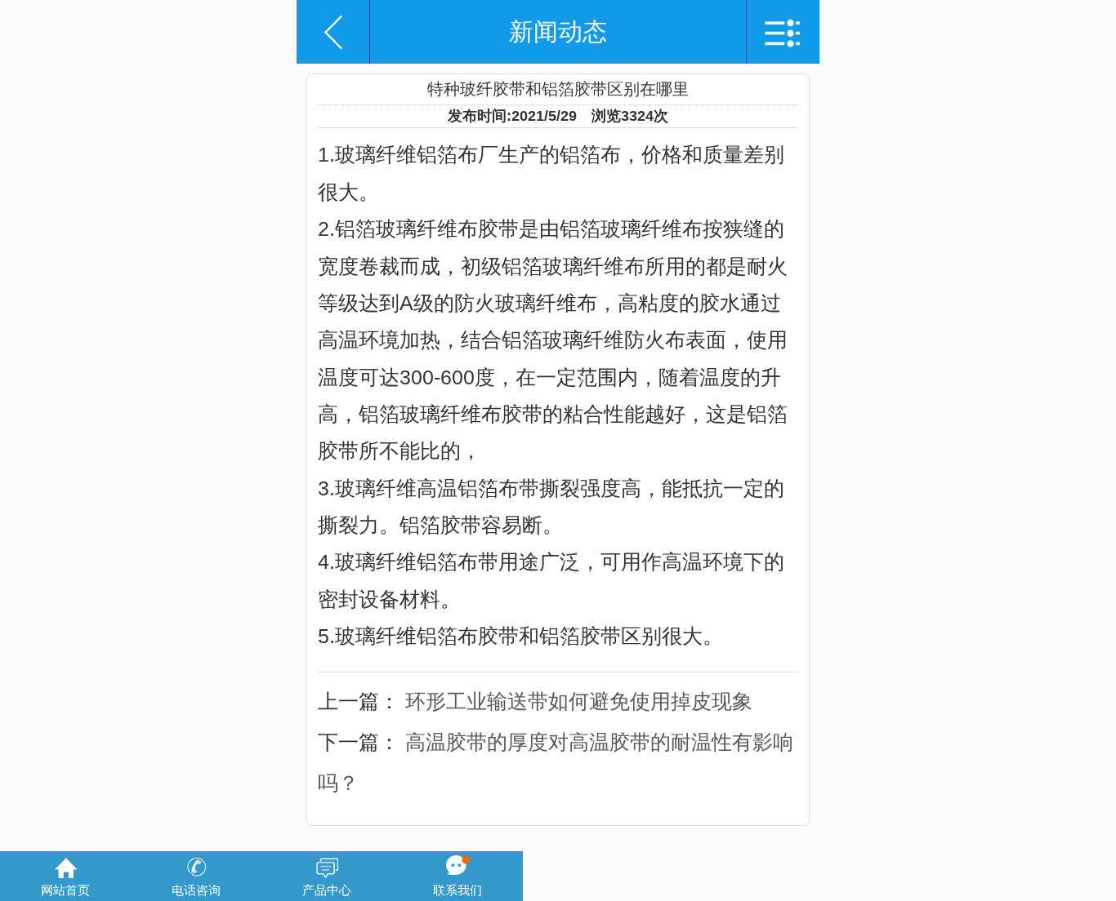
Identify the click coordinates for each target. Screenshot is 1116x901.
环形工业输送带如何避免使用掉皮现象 (578, 701)
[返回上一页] (333, 33)
